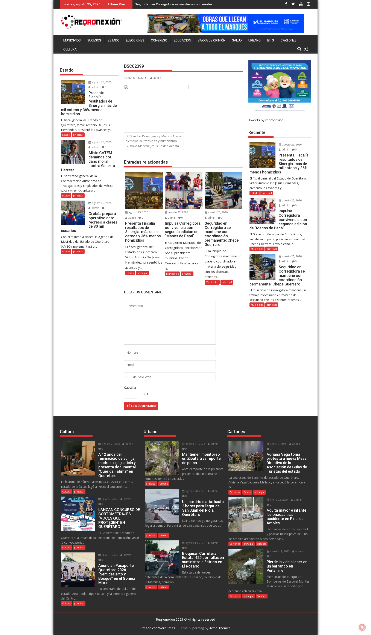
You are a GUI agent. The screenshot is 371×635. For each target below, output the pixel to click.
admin (157, 78)
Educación (182, 40)
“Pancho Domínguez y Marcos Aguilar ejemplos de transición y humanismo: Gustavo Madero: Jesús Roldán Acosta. (154, 141)
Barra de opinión (211, 40)
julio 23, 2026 (109, 555)
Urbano (254, 40)
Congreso (159, 40)
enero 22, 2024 (278, 500)
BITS (270, 40)
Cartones (288, 40)
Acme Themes (220, 628)
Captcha (130, 387)
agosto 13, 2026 (195, 543)
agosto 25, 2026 (138, 212)
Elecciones (135, 40)
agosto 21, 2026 (195, 444)
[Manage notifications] (362, 627)
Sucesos (94, 40)
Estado (113, 40)
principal (142, 273)
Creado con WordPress (158, 628)
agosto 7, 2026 (110, 444)
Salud (237, 40)
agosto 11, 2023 (279, 551)
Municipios (72, 40)
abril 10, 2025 (278, 444)
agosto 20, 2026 (195, 491)
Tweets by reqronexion (265, 120)
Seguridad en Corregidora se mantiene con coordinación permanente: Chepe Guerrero (200, 4)
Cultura (70, 49)
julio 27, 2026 (109, 499)
